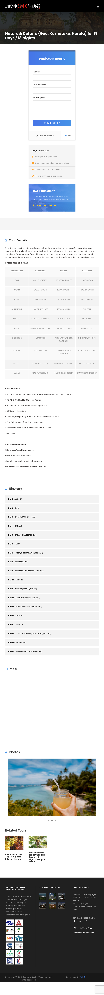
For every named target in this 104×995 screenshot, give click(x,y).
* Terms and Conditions (83, 932)
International (61, 896)
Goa (42, 896)
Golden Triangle (52, 896)
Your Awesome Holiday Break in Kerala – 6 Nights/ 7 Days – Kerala (37, 857)
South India (61, 906)
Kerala (43, 906)
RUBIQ (83, 977)
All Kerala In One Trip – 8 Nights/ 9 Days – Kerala (13, 856)
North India (52, 906)
